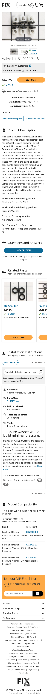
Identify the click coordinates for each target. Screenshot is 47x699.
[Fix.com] (6, 5)
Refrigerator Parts (17, 656)
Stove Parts (10, 660)
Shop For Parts (10, 613)
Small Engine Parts (31, 666)
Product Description (12, 118)
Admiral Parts (16, 624)
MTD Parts (23, 640)
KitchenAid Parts (17, 637)
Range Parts (35, 660)
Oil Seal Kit (11, 306)
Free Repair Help (11, 608)
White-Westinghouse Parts (22, 650)
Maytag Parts (10, 640)
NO (6, 484)
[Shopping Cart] (41, 5)
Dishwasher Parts (16, 653)
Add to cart (31, 79)
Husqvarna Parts (16, 633)
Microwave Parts (15, 663)
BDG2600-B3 (31, 532)
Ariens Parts (29, 624)
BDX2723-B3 (31, 544)
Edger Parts (32, 669)
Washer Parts (31, 653)
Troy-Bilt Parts (29, 643)
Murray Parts (35, 640)
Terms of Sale (33, 693)
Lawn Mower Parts (14, 666)
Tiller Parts (23, 673)
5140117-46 (13, 401)
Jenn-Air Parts (31, 633)
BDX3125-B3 (31, 557)
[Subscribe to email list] (38, 593)
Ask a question (23, 250)
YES (39, 480)
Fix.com (6, 603)
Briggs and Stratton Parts (17, 627)
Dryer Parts (31, 656)
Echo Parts (34, 627)
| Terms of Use (14, 693)
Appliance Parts (31, 663)
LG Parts (30, 637)
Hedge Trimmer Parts (16, 669)
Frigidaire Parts (18, 630)
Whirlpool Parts (23, 647)
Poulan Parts (16, 643)
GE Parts (30, 630)
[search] (41, 372)
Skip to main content (23, 5)
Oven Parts (22, 660)
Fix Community (10, 618)
